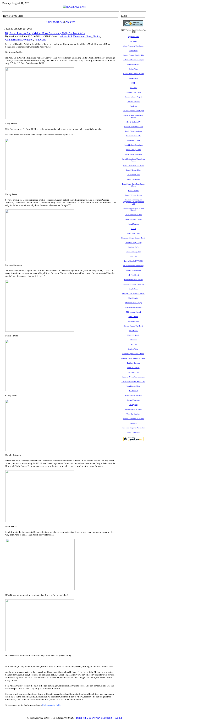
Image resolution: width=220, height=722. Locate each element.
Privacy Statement (102, 717)
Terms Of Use (83, 717)
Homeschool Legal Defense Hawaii (133, 238)
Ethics (96, 36)
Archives (70, 21)
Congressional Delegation (19, 39)
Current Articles (55, 21)
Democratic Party (82, 36)
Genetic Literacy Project (133, 97)
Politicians (40, 39)
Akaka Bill (66, 36)
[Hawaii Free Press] (74, 6)
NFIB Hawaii (133, 330)
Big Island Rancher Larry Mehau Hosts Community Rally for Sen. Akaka (45, 33)
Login (118, 717)
